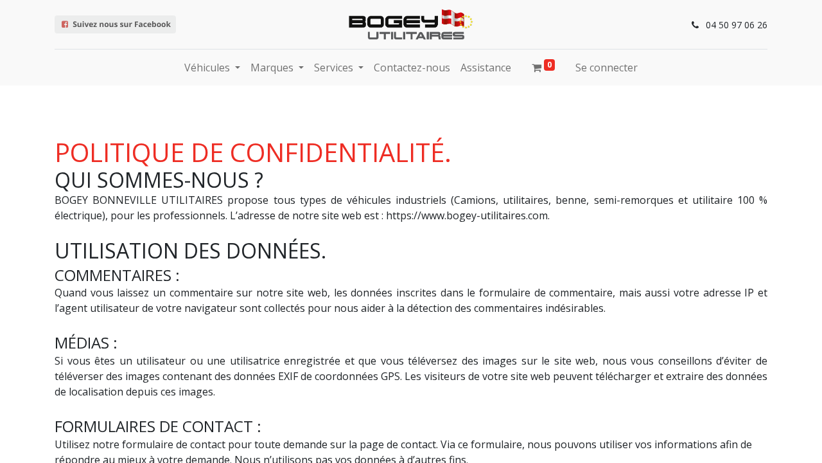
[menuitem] (412, 67)
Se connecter (606, 67)
